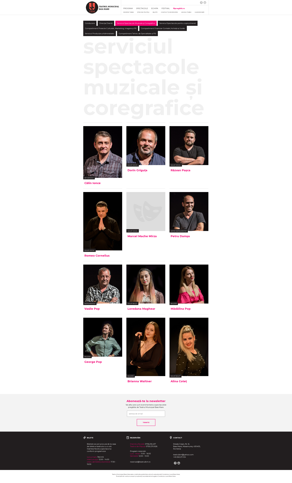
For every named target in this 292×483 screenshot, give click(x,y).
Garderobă (199, 12)
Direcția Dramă (105, 23)
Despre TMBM (128, 12)
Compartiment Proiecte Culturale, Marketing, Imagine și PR (110, 28)
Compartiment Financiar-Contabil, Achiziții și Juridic (163, 28)
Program (128, 8)
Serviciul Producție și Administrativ (99, 33)
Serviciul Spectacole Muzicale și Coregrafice (136, 23)
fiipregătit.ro (179, 8)
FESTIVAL (166, 8)
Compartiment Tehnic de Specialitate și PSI (137, 33)
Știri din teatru (143, 12)
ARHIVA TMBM (186, 12)
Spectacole (142, 8)
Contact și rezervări (169, 12)
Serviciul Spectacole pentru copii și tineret (177, 23)
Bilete (155, 12)
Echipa (154, 8)
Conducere (90, 23)
